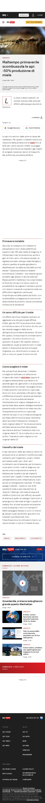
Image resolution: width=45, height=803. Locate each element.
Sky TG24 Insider (34, 22)
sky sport (6, 732)
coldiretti (36, 538)
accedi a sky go (32, 718)
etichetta (25, 377)
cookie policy (28, 769)
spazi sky (26, 750)
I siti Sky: (5, 727)
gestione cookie (9, 769)
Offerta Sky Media (9, 779)
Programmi (27, 755)
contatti (39, 791)
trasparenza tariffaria (20, 791)
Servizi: (25, 727)
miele (32, 142)
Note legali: (6, 764)
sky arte (5, 745)
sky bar (26, 745)
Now (24, 741)
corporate (27, 779)
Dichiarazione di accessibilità (29, 774)
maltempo (20, 538)
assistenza (31, 791)
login (40, 15)
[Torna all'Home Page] (11, 22)
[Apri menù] (3, 22)
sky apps (26, 736)
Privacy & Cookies (16, 790)
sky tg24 (6, 736)
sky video (6, 741)
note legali (7, 773)
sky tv (25, 732)
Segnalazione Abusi (32, 800)
